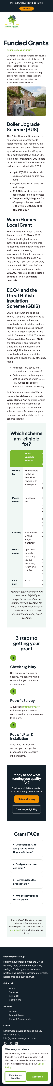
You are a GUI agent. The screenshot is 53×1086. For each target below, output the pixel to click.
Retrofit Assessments (20, 1019)
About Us (14, 996)
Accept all (37, 1076)
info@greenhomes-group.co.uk (20, 1038)
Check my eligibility (26, 809)
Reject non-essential (15, 1076)
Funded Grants (16, 1015)
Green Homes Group (14, 956)
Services (13, 992)
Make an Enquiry (26, 799)
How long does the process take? (24, 881)
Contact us (27, 8)
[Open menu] (48, 21)
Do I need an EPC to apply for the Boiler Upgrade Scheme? (24, 848)
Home (12, 988)
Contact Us (15, 999)
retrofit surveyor (31, 706)
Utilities (13, 1011)
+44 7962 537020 (13, 1034)
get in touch (15, 930)
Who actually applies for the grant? (25, 897)
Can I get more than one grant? (24, 866)
